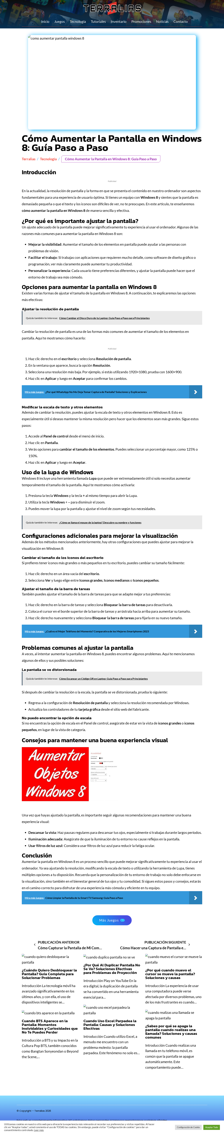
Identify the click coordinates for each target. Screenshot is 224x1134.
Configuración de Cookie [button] (188, 1127)
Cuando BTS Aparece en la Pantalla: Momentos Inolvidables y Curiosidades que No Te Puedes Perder (50, 1026)
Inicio (45, 21)
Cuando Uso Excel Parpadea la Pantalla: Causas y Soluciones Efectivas (109, 1024)
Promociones (141, 21)
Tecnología (78, 21)
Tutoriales (98, 21)
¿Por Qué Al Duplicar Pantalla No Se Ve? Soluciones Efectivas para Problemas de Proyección (111, 968)
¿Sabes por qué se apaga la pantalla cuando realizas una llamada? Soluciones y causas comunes (171, 1031)
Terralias (28, 159)
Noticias (162, 21)
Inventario (118, 21)
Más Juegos (109, 920)
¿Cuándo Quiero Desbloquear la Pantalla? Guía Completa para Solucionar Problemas (49, 973)
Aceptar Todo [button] (211, 1127)
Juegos (59, 21)
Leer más (39, 1130)
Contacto (180, 21)
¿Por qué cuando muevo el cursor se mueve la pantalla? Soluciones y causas (170, 973)
